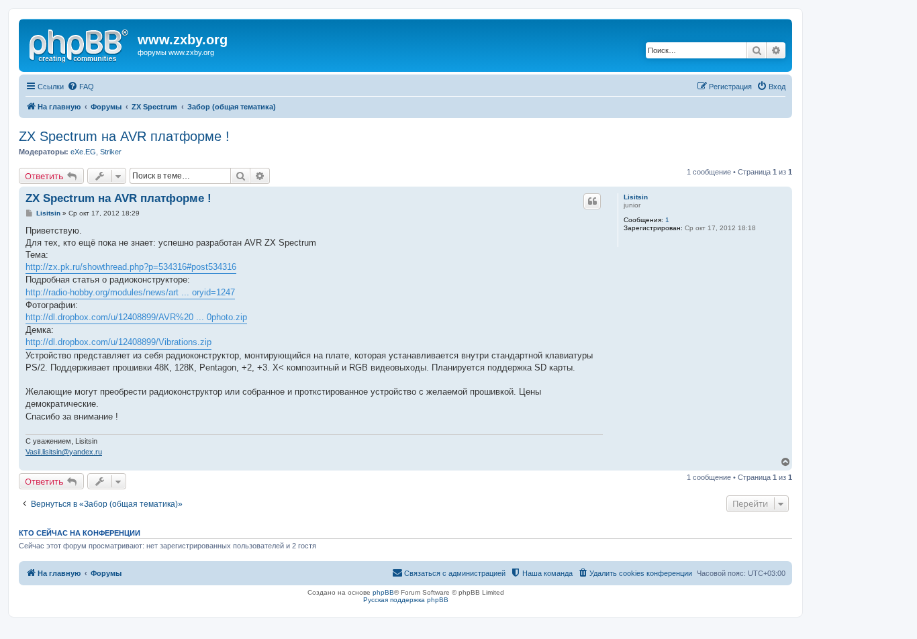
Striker (111, 152)
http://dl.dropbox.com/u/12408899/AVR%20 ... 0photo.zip (136, 317)
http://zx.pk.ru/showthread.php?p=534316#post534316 (131, 267)
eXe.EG (83, 152)
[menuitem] (80, 87)
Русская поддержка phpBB (405, 599)
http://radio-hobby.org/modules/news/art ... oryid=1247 (130, 292)
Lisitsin (636, 197)
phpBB (383, 592)
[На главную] (80, 43)
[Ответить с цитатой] (592, 201)
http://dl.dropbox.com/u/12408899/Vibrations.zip (118, 342)
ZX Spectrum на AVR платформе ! (124, 136)
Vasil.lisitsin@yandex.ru (64, 452)
